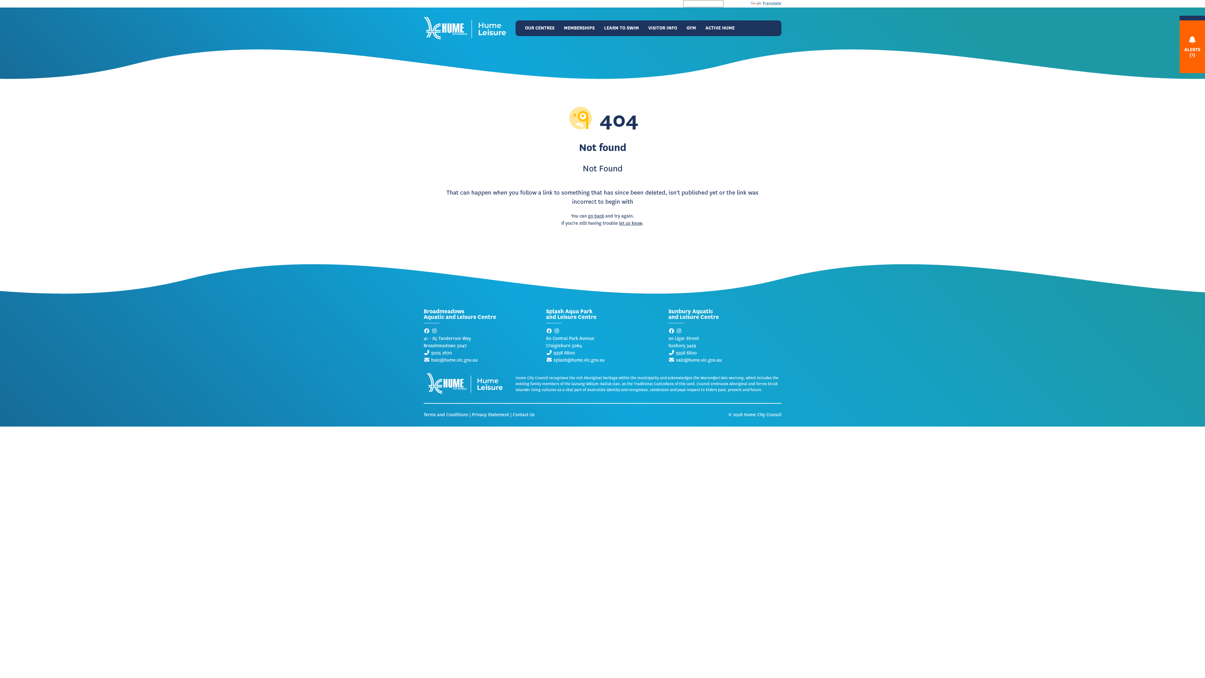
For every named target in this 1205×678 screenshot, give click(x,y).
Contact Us (524, 415)
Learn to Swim (621, 28)
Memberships (579, 28)
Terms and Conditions (446, 415)
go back (596, 216)
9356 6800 (564, 353)
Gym (691, 28)
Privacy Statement (490, 415)
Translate (771, 4)
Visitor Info (662, 28)
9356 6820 (686, 353)
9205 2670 (441, 353)
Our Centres (539, 28)
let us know (630, 223)
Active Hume (720, 28)
